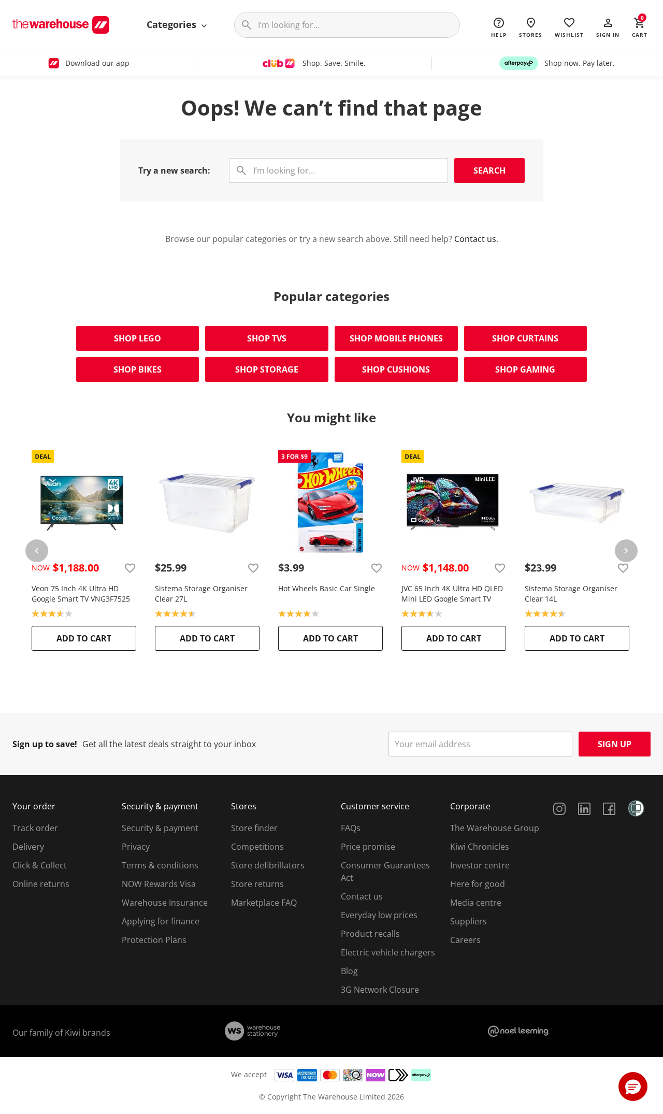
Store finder (254, 828)
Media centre (475, 902)
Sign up (614, 744)
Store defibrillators (268, 865)
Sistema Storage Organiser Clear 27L (201, 593)
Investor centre (480, 865)
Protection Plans (154, 940)
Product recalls (370, 933)
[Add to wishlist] (130, 568)
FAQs (351, 828)
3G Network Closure (380, 989)
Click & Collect (39, 865)
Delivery (28, 846)
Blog (349, 971)
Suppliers (468, 921)
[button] (607, 27)
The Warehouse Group (494, 828)
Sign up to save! (44, 744)
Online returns (40, 884)
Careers (465, 940)
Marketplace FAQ (264, 902)
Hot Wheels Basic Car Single (326, 588)
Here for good (477, 884)
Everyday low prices (379, 915)
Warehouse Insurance (165, 902)
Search (489, 170)
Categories (173, 24)
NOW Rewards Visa (159, 884)
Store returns (257, 884)
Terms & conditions (160, 865)
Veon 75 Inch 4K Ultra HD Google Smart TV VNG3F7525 (81, 593)
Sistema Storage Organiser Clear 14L (571, 593)
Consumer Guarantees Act (385, 871)
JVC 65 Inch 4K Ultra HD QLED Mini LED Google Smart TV (452, 593)
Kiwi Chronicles (479, 846)
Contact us (475, 239)
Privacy (136, 846)
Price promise (368, 846)
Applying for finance (160, 921)
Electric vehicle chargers (388, 952)
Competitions (257, 846)
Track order (35, 828)
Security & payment (160, 828)
